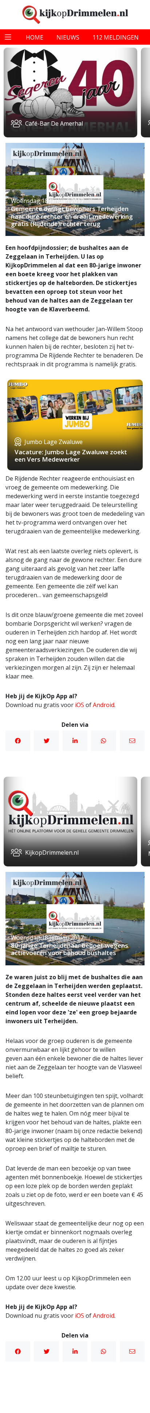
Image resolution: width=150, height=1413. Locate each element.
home (34, 37)
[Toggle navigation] (8, 37)
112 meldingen (115, 37)
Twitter (46, 740)
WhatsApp (103, 740)
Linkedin (75, 740)
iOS (79, 705)
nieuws (67, 37)
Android (103, 705)
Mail (132, 740)
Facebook (17, 740)
